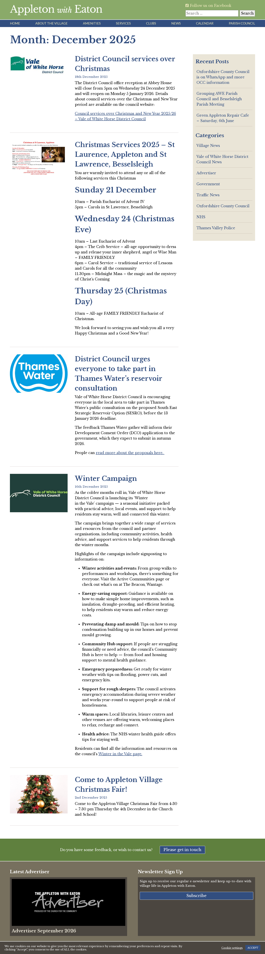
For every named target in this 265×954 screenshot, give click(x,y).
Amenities (92, 23)
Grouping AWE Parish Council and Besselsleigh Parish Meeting (219, 99)
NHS (200, 217)
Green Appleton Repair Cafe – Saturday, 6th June (222, 118)
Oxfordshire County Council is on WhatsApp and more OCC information (222, 77)
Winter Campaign (106, 479)
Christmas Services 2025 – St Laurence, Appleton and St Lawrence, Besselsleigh (125, 154)
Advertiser (206, 173)
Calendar (204, 23)
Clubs (151, 23)
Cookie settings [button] (232, 947)
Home (15, 23)
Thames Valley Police (215, 228)
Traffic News (208, 195)
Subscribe (196, 895)
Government (208, 184)
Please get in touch (182, 849)
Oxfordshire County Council (222, 206)
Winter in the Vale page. (120, 754)
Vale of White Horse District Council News (222, 159)
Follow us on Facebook (210, 5)
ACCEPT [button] (253, 947)
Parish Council (242, 23)
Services (123, 23)
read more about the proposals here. (130, 453)
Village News (208, 145)
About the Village (51, 23)
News (176, 23)
